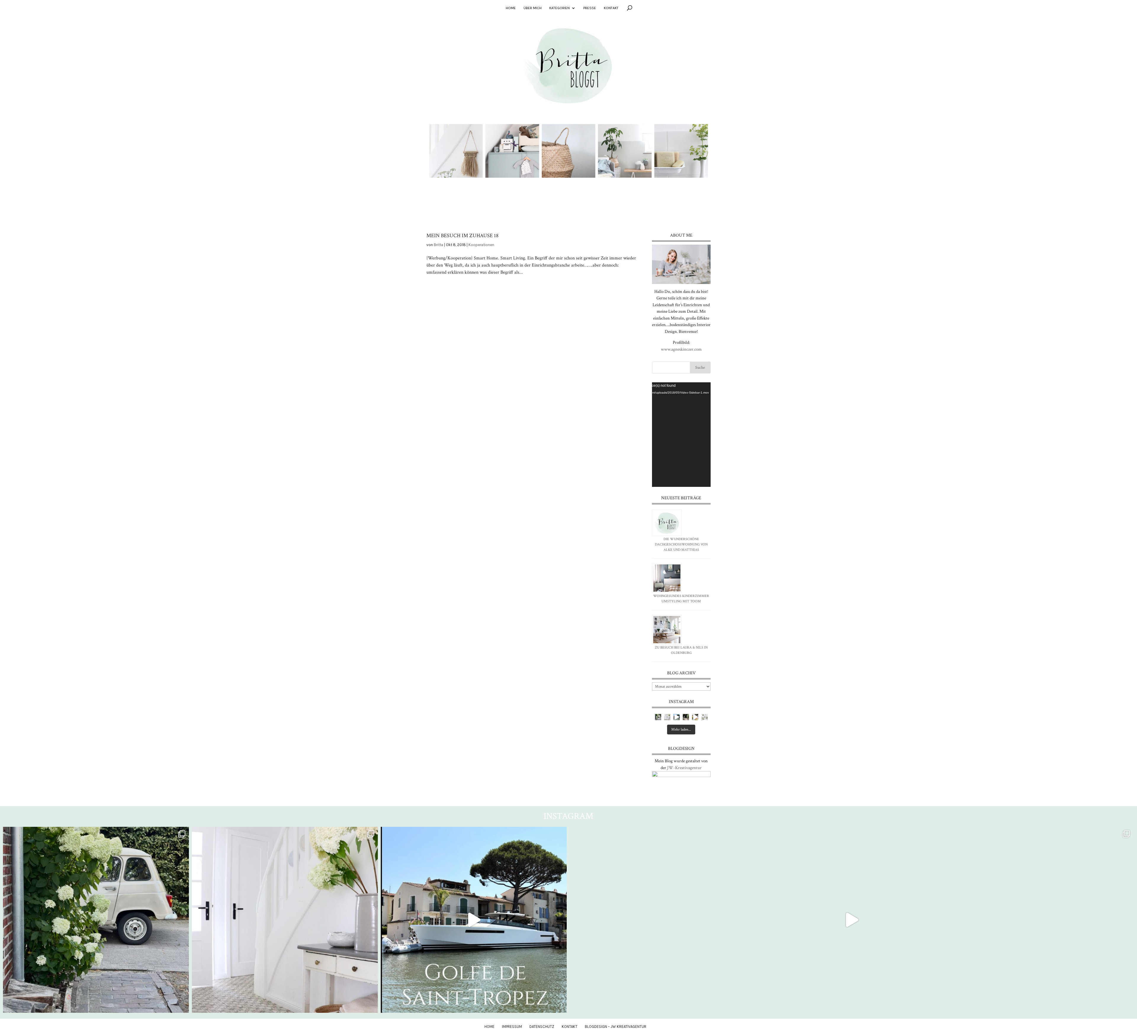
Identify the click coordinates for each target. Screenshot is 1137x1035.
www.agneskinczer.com (681, 349)
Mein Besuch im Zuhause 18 (462, 235)
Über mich (532, 8)
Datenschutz (541, 1026)
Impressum (512, 1026)
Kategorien (559, 8)
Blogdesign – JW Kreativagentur (615, 1026)
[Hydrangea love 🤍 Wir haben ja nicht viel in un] (667, 717)
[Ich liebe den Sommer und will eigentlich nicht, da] (686, 717)
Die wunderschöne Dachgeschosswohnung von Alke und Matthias (681, 544)
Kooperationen (481, 245)
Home (511, 8)
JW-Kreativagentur (684, 768)
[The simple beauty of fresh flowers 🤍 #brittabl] (704, 717)
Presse (589, 8)
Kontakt (611, 8)
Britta (438, 245)
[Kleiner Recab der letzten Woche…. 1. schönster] (658, 717)
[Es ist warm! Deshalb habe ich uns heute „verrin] (695, 717)
